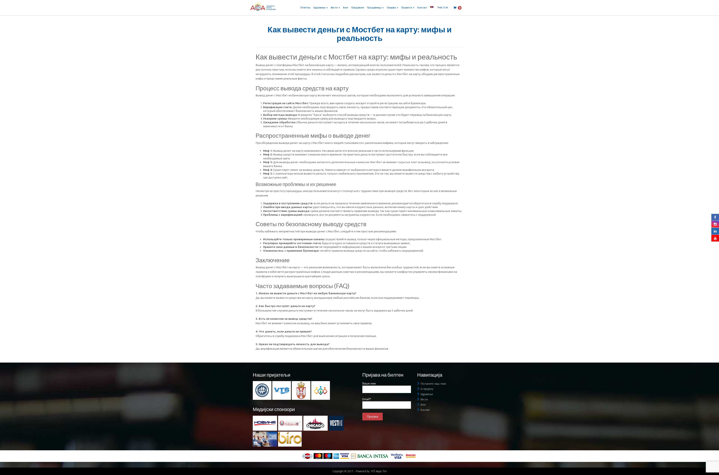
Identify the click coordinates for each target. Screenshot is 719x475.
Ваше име (369, 383)
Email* (366, 399)
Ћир (439, 7)
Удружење (319, 7)
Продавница (374, 7)
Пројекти (406, 7)
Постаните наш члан (433, 383)
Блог (345, 7)
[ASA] (263, 7)
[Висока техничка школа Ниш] (282, 390)
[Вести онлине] (336, 423)
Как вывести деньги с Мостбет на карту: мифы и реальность (360, 34)
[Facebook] (715, 217)
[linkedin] (715, 231)
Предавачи (357, 7)
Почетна (305, 7)
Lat (446, 7)
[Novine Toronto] (265, 423)
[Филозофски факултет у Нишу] (262, 390)
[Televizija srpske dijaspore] (265, 439)
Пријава (391, 7)
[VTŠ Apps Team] (320, 390)
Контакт (422, 7)
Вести (334, 7)
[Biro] (290, 439)
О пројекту (427, 389)
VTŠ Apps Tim (379, 471)
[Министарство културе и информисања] (301, 390)
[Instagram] (715, 224)
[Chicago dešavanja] (315, 423)
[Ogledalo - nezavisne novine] (290, 423)
